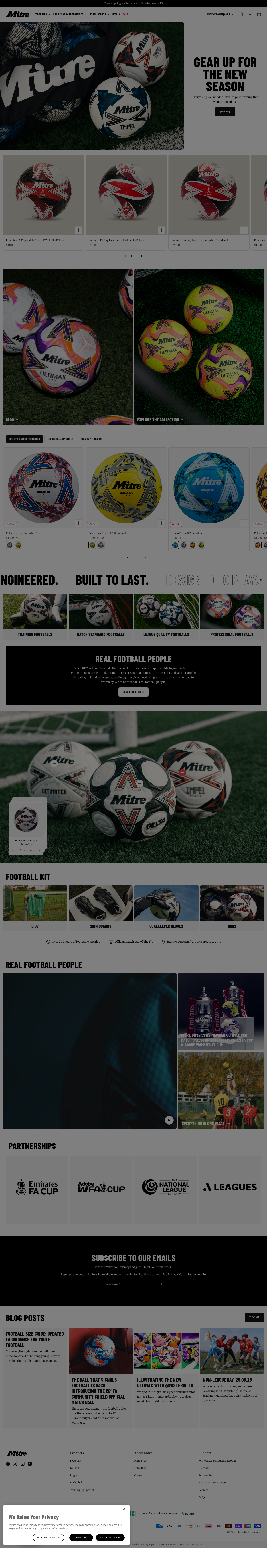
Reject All (81, 1537)
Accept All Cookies (110, 1537)
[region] (66, 1525)
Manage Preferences (48, 1537)
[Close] (124, 1509)
